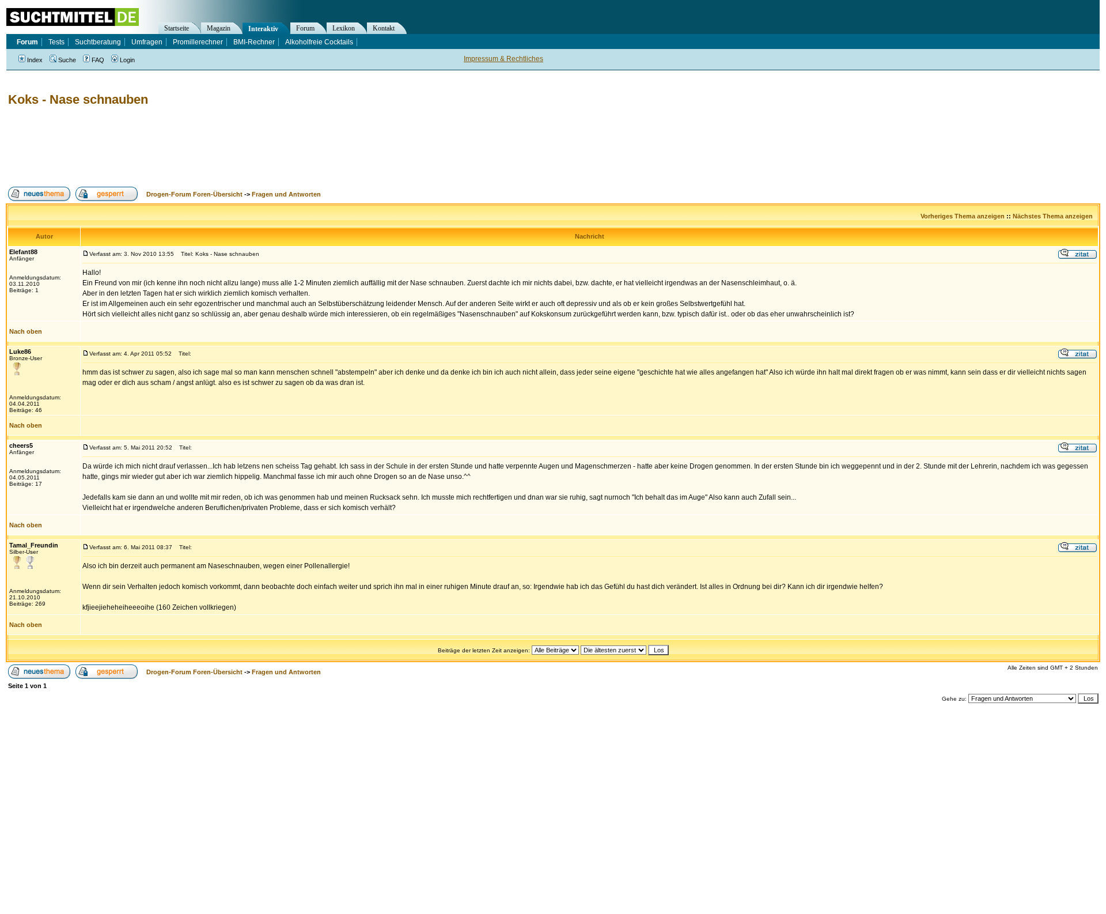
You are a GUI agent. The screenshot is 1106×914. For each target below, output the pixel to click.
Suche (67, 59)
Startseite (176, 28)
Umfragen (146, 42)
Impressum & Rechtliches (503, 59)
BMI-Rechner (254, 42)
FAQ (98, 59)
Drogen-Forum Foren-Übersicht (194, 194)
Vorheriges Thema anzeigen (963, 216)
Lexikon (343, 28)
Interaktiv (263, 29)
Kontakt (384, 28)
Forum (305, 28)
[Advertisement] (215, 147)
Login (127, 59)
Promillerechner (198, 42)
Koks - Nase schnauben (78, 99)
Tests (56, 42)
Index (35, 59)
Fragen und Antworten (286, 194)
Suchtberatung (98, 42)
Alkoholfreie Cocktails (319, 42)
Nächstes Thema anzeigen (1053, 216)
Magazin (218, 28)
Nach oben (25, 331)
